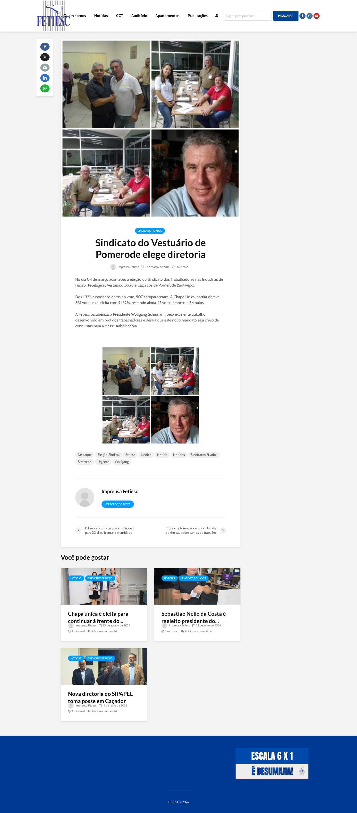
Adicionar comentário (105, 631)
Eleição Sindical (108, 454)
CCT (119, 15)
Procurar (286, 15)
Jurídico (146, 454)
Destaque (85, 454)
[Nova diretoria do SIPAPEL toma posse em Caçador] (104, 666)
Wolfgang (122, 462)
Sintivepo (85, 462)
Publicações (198, 15)
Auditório (139, 15)
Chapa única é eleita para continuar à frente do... (98, 617)
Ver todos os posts (117, 504)
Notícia (162, 454)
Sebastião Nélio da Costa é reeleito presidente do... (194, 617)
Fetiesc (130, 454)
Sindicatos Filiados (150, 230)
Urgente (103, 462)
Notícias (101, 15)
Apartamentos (167, 15)
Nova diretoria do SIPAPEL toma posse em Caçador (100, 697)
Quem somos (74, 15)
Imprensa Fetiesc (128, 267)
